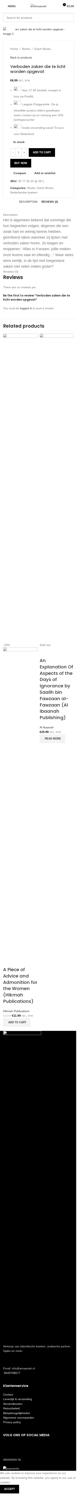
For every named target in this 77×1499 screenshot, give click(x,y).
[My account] (55, 6)
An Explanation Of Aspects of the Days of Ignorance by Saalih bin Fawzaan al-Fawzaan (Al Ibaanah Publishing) (56, 689)
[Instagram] (19, 1447)
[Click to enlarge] (10, 28)
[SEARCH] (69, 17)
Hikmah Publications (16, 1011)
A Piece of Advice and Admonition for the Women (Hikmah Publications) (20, 985)
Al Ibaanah (47, 727)
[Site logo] (38, 6)
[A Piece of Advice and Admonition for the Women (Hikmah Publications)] (20, 487)
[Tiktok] (30, 1447)
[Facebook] (8, 1447)
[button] (16, 1022)
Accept (9, 1489)
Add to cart (42, 152)
